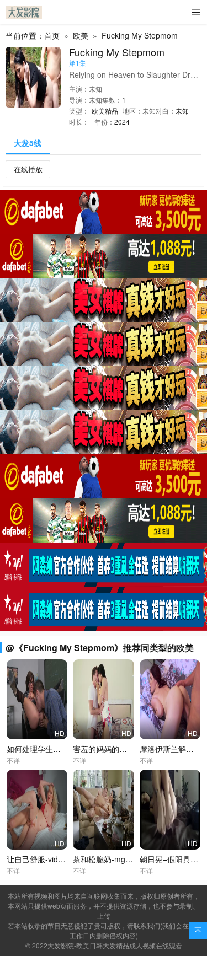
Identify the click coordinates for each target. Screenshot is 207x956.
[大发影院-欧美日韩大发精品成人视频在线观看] (24, 12)
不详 (13, 760)
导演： (79, 99)
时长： (79, 121)
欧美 (80, 35)
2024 (122, 121)
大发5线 (27, 142)
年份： (104, 121)
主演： (79, 88)
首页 (52, 35)
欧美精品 (105, 110)
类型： (79, 110)
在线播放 (28, 169)
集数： (112, 99)
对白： (166, 110)
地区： (132, 110)
